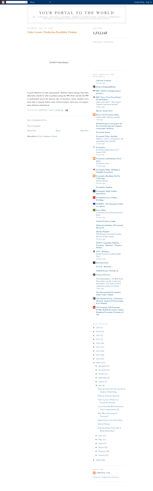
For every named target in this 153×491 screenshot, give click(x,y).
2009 (98, 362)
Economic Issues (103, 132)
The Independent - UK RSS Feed (109, 278)
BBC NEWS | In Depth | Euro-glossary (108, 92)
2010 (98, 358)
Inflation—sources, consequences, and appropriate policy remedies (109, 139)
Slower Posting (104, 424)
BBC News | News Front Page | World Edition (108, 98)
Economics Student (104, 187)
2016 (98, 335)
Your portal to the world (76, 12)
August (101, 381)
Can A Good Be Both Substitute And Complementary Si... (111, 408)
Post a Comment (33, 126)
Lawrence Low (103, 473)
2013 (98, 347)
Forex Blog (100, 210)
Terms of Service (103, 274)
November (102, 369)
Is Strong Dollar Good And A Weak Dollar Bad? (109, 429)
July (100, 385)
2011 (98, 354)
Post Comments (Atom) (47, 136)
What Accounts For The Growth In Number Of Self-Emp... (111, 390)
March (101, 447)
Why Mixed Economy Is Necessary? (107, 415)
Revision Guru (102, 262)
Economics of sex (102, 163)
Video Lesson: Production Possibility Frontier (108, 401)
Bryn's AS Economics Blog (107, 114)
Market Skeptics (103, 231)
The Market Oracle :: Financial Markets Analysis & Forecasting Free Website (109, 301)
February (102, 451)
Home (58, 130)
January (101, 455)
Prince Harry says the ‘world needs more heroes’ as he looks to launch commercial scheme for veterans (108, 283)
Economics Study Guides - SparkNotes (107, 192)
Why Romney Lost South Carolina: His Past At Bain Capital (108, 235)
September (102, 377)
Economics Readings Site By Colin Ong (108, 177)
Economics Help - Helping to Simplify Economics (108, 170)
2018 (98, 331)
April (100, 443)
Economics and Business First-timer (109, 159)
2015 (98, 339)
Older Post (84, 130)
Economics (100, 147)
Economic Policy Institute (107, 136)
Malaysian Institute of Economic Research (109, 226)
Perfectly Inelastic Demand (108, 395)
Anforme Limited (103, 80)
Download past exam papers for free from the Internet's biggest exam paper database (109, 126)
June (100, 435)
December (102, 366)
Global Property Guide (105, 221)
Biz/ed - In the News (104, 110)
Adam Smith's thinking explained (108, 117)
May (100, 439)
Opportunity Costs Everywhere (110, 420)
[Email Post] (66, 110)
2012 (98, 351)
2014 (98, 343)
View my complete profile (106, 477)
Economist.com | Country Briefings (106, 198)
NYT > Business (102, 251)
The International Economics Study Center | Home (108, 293)
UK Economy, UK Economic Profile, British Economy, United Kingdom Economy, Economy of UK (109, 311)
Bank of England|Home (106, 86)
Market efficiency (102, 180)
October (101, 373)
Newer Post (31, 130)
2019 (98, 327)
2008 (98, 460)
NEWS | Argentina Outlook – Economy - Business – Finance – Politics (109, 245)
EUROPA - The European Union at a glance (109, 205)
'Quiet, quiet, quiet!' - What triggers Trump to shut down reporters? (108, 103)
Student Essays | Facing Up (107, 270)
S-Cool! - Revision (103, 266)
